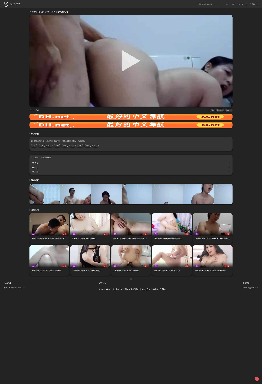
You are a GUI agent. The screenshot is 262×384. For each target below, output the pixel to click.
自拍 (95, 145)
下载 (212, 110)
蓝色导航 (116, 289)
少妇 (72, 145)
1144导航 (154, 289)
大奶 (64, 145)
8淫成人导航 (134, 289)
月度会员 (35, 172)
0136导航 (124, 289)
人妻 (41, 145)
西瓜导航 (163, 289)
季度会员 (35, 167)
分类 (233, 4)
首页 (227, 4)
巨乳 (80, 145)
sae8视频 (15, 4)
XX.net (108, 289)
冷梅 (49, 145)
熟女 (87, 145)
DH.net (102, 289)
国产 (57, 145)
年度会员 (35, 163)
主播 (34, 145)
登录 (253, 4)
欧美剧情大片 (145, 289)
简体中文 (240, 4)
